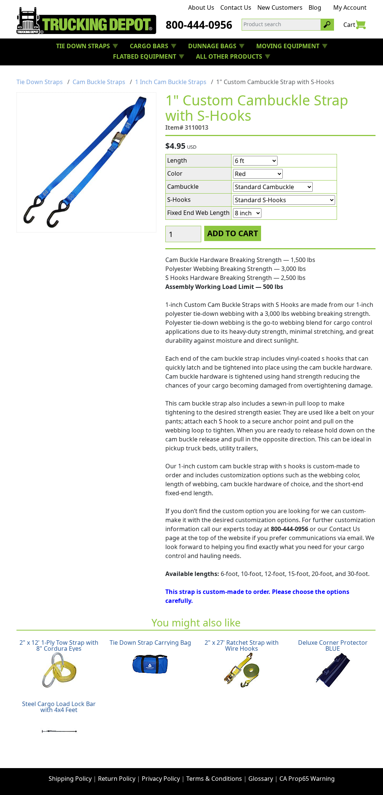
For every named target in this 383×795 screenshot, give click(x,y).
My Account (350, 7)
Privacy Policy (161, 778)
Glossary (260, 778)
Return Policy (116, 778)
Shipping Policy (70, 778)
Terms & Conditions (214, 778)
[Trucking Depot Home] (86, 20)
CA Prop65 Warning (307, 778)
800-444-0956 (199, 25)
